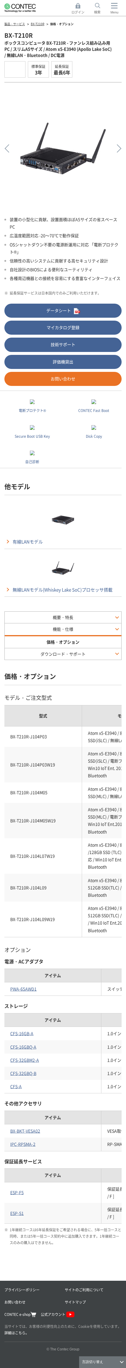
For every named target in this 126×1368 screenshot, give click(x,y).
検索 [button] (100, 8)
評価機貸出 (63, 362)
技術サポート (63, 344)
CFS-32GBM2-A (24, 1060)
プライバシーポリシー (22, 1289)
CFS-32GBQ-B (23, 1073)
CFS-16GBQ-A (23, 1047)
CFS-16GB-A (21, 1033)
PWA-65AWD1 (23, 989)
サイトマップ (75, 1301)
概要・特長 (63, 617)
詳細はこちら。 (16, 1332)
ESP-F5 (17, 1192)
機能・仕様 (63, 629)
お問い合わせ (63, 379)
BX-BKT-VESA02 (25, 1131)
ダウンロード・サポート (63, 654)
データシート (58, 310)
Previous (8, 148)
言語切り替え (92, 1362)
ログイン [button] (79, 8)
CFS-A (16, 1086)
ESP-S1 (17, 1213)
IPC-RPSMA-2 (22, 1144)
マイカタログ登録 (63, 327)
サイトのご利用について (84, 1289)
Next (117, 148)
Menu (114, 12)
